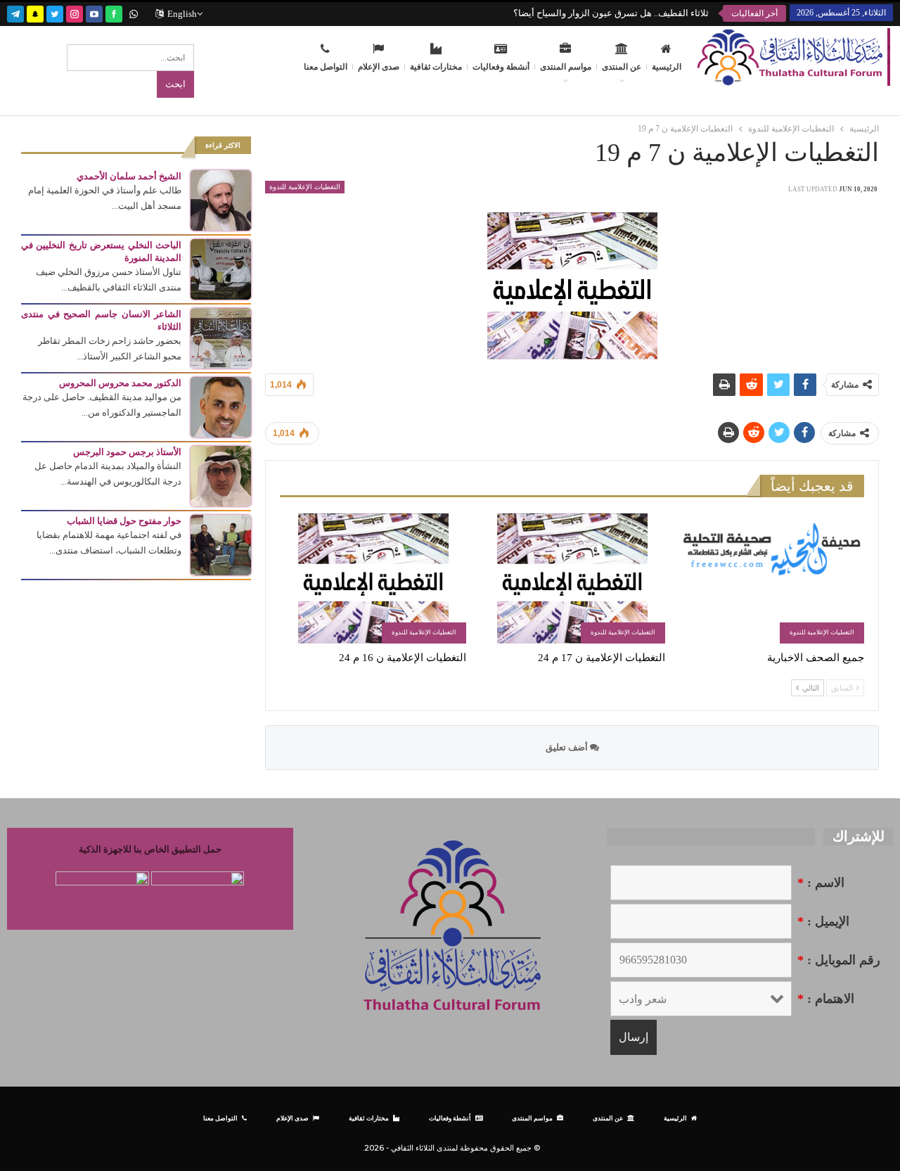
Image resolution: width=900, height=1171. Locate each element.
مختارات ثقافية (436, 67)
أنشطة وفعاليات (500, 67)
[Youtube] (94, 12)
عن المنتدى (621, 67)
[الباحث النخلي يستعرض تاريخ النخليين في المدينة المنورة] (221, 268)
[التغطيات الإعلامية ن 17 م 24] (572, 578)
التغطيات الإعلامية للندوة (304, 187)
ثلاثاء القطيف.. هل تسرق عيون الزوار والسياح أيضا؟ (611, 13)
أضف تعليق (568, 747)
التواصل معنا (325, 67)
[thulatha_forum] (74, 12)
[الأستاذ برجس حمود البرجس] (221, 475)
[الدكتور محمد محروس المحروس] (221, 406)
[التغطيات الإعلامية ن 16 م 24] (373, 578)
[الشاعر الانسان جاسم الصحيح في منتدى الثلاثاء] (221, 337)
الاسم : (820, 883)
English (182, 13)
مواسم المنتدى (565, 67)
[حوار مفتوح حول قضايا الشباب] (221, 544)
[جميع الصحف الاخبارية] (771, 578)
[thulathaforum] (113, 12)
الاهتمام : (825, 999)
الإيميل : (823, 921)
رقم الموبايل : (838, 960)
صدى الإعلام (378, 67)
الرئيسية (666, 67)
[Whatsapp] (133, 12)
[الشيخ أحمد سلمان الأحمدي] (221, 199)
